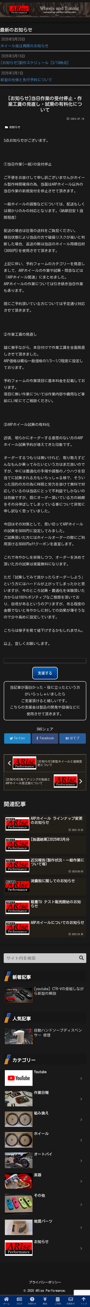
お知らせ (14, 127)
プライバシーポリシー (45, 1282)
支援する (45, 673)
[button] (81, 958)
